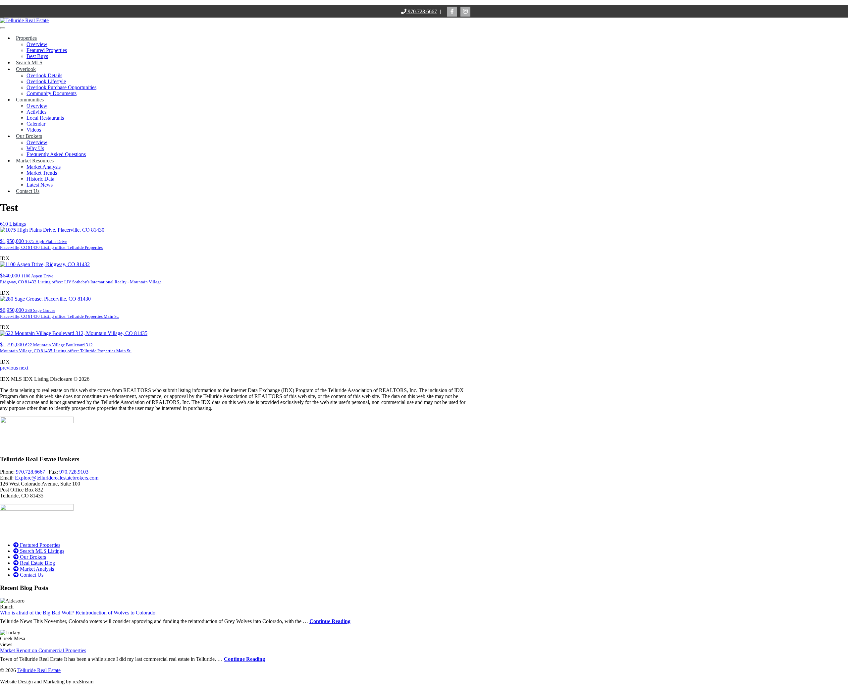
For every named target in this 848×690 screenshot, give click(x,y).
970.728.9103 (73, 472)
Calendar (35, 124)
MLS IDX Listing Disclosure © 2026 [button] (50, 379)
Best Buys (37, 56)
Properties (26, 38)
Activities (36, 112)
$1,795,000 (66, 347)
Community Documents (51, 93)
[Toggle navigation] (2, 28)
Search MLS (29, 62)
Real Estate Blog (37, 563)
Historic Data (40, 179)
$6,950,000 (59, 313)
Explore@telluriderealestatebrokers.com (56, 478)
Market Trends (41, 173)
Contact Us (27, 191)
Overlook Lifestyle (46, 81)
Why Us (35, 148)
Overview (36, 44)
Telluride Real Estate (39, 670)
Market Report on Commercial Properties (43, 650)
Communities (30, 99)
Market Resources (35, 160)
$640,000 (81, 278)
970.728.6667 (421, 11)
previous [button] (9, 368)
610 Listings (13, 224)
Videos (33, 130)
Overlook (26, 69)
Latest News (39, 185)
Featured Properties (46, 50)
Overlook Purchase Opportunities (61, 87)
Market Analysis (43, 167)
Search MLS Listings (41, 551)
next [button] (23, 368)
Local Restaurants (45, 118)
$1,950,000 (51, 244)
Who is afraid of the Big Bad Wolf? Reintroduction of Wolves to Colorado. (78, 612)
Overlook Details (44, 75)
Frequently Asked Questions (56, 154)
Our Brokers (29, 136)
